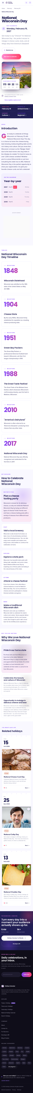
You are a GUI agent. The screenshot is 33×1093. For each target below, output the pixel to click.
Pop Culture (5, 1059)
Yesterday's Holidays (7, 1009)
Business (20, 1047)
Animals (4, 1047)
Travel (4, 1066)
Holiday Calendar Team (10, 96)
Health (27, 1051)
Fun (22, 1051)
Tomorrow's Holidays (7, 1006)
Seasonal (11, 1063)
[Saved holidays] (30, 2)
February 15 (17, 8)
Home (3, 8)
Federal (11, 1051)
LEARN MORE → (5, 1080)
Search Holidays (5, 1016)
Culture (5, 115)
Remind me (9, 50)
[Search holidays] (26, 2)
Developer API (16, 944)
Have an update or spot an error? (13, 100)
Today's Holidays (8, 1003)
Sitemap (19, 1089)
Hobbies (5, 1055)
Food (17, 1051)
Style (24, 1063)
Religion (23, 1059)
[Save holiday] (28, 751)
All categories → (12, 1066)
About (3, 1025)
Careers (27, 1047)
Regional (21, 115)
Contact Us (4, 1028)
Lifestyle (12, 1055)
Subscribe (26, 974)
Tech (29, 1063)
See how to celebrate (10, 56)
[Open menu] (3, 2)
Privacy (14, 1089)
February (9, 8)
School (4, 1063)
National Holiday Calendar (8, 1012)
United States (23, 109)
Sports (18, 1063)
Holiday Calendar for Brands (15, 938)
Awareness (12, 1047)
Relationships (14, 1059)
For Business (5, 1031)
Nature (24, 1055)
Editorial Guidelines (6, 1089)
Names (18, 1055)
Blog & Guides (5, 1038)
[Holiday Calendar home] (9, 2)
